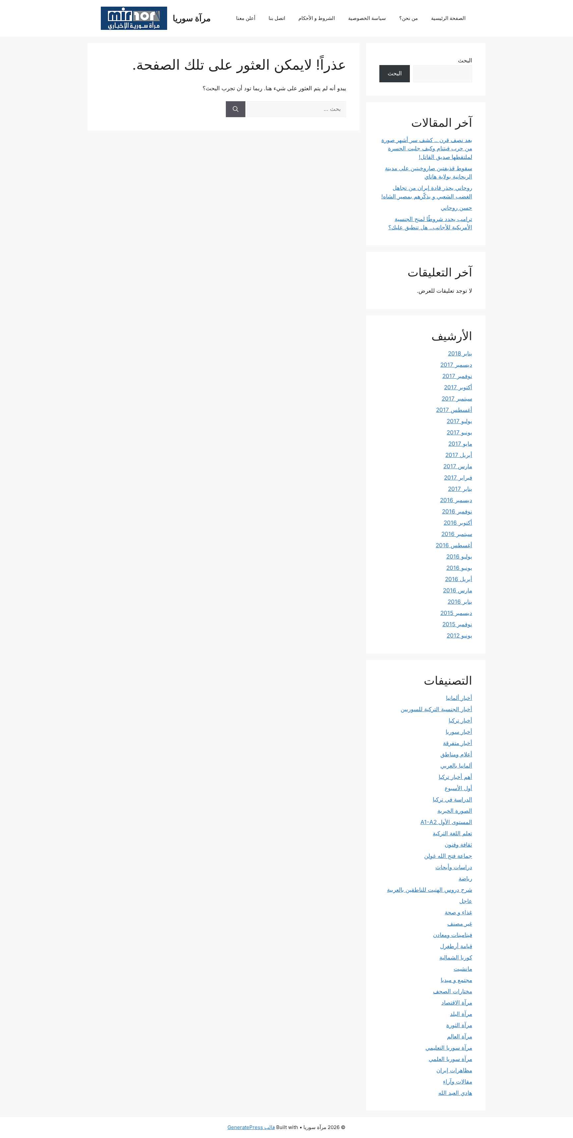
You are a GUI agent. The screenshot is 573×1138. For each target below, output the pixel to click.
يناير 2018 (460, 353)
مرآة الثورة (459, 1025)
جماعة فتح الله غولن (448, 856)
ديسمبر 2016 (456, 500)
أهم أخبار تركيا (455, 777)
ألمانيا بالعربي (456, 765)
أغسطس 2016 (454, 545)
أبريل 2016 (458, 579)
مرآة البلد (461, 1014)
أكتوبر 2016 (458, 522)
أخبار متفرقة (457, 743)
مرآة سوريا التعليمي (448, 1047)
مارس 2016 (457, 590)
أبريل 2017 (458, 455)
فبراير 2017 (458, 477)
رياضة (465, 878)
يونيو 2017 (459, 432)
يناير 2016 (460, 601)
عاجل (465, 901)
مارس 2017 (457, 466)
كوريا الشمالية (455, 957)
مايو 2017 (460, 443)
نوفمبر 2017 (457, 376)
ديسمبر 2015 (456, 613)
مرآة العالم (459, 1036)
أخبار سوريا (459, 731)
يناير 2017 (460, 489)
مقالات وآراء (457, 1081)
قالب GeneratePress (251, 1127)
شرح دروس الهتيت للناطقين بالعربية (429, 889)
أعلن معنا (245, 18)
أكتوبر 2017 (458, 387)
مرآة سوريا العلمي (450, 1059)
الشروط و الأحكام (316, 18)
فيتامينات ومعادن (452, 935)
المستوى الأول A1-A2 (446, 822)
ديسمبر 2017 (456, 364)
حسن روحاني (456, 207)
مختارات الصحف (452, 991)
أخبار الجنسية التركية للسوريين (436, 709)
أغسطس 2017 (454, 410)
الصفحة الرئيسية (448, 18)
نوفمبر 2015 (457, 624)
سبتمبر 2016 (456, 534)
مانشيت (463, 968)
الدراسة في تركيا (452, 799)
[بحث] (235, 109)
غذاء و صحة (458, 912)
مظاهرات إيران (454, 1070)
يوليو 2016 (459, 556)
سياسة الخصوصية (367, 18)
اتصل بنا (277, 18)
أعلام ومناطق (456, 754)
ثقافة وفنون (458, 844)
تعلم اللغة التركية (452, 833)
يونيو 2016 (459, 568)
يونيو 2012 (459, 635)
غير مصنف (459, 923)
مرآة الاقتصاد (456, 1002)
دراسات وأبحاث (453, 867)
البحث (465, 60)
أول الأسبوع (458, 788)
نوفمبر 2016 (457, 511)
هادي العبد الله (455, 1093)
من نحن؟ (408, 18)
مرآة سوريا (192, 18)
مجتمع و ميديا (456, 980)
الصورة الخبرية (454, 810)
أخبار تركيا (460, 720)
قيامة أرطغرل (456, 946)
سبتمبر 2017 (457, 398)
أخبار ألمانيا (459, 698)
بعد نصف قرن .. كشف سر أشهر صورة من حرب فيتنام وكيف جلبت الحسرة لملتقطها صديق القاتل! (426, 148)
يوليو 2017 (459, 421)
